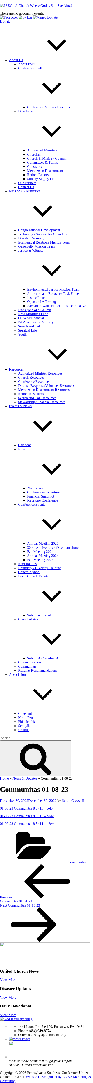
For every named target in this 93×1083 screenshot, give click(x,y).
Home (4, 778)
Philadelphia (27, 722)
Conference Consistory (43, 492)
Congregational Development (39, 230)
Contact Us (26, 187)
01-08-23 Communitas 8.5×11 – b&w (27, 816)
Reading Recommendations (37, 670)
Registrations (27, 564)
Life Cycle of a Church (34, 310)
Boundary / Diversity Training (39, 568)
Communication (29, 662)
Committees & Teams (42, 162)
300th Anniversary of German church (53, 547)
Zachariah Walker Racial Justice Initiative (56, 306)
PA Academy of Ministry (35, 322)
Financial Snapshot (40, 496)
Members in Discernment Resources (44, 390)
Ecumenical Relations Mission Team (44, 242)
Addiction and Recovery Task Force (53, 293)
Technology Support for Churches (42, 234)
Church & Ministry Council (46, 158)
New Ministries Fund (33, 314)
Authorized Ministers (42, 150)
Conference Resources (34, 381)
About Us (16, 60)
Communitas (27, 666)
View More (8, 980)
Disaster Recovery (31, 238)
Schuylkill (25, 726)
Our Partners (27, 183)
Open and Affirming (41, 302)
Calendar (24, 445)
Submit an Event (39, 615)
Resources (16, 369)
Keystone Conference (42, 500)
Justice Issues (36, 298)
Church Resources (31, 377)
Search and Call (29, 326)
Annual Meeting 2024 (42, 556)
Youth (22, 334)
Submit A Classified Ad (43, 658)
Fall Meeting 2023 (40, 560)
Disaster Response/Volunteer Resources (46, 386)
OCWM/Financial (31, 318)
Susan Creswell (73, 800)
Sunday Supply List (41, 179)
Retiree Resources (31, 394)
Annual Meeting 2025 (42, 543)
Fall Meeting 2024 (40, 552)
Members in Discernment (45, 171)
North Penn (26, 718)
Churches (34, 154)
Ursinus (23, 730)
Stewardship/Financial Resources (41, 402)
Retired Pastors (38, 175)
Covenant (25, 713)
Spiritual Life (27, 330)
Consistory (34, 166)
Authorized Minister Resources (40, 373)
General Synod (29, 572)
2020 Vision (35, 488)
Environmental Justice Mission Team (53, 289)
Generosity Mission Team (36, 246)
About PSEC (27, 64)
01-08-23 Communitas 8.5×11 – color (27, 808)
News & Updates (24, 778)
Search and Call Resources (37, 398)
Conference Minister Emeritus (48, 107)
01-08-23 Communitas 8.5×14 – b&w (27, 824)
